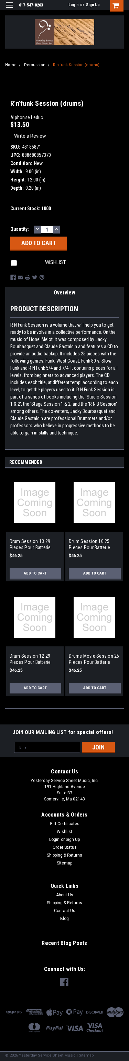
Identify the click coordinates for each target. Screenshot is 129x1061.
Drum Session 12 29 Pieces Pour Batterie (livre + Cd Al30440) (30, 659)
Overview (64, 292)
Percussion (34, 65)
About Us (64, 895)
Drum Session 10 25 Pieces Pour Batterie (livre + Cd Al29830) (89, 545)
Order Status (65, 847)
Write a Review (30, 136)
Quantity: (19, 229)
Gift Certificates (64, 823)
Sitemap (64, 863)
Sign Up (93, 4)
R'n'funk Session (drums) (76, 65)
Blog (64, 918)
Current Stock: (30, 208)
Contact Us (64, 910)
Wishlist (64, 831)
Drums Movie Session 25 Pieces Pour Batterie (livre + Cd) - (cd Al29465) (94, 659)
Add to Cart (35, 573)
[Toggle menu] (9, 9)
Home (11, 65)
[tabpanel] (35, 530)
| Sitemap (85, 1055)
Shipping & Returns (64, 855)
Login (73, 4)
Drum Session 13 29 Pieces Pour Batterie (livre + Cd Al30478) (30, 545)
